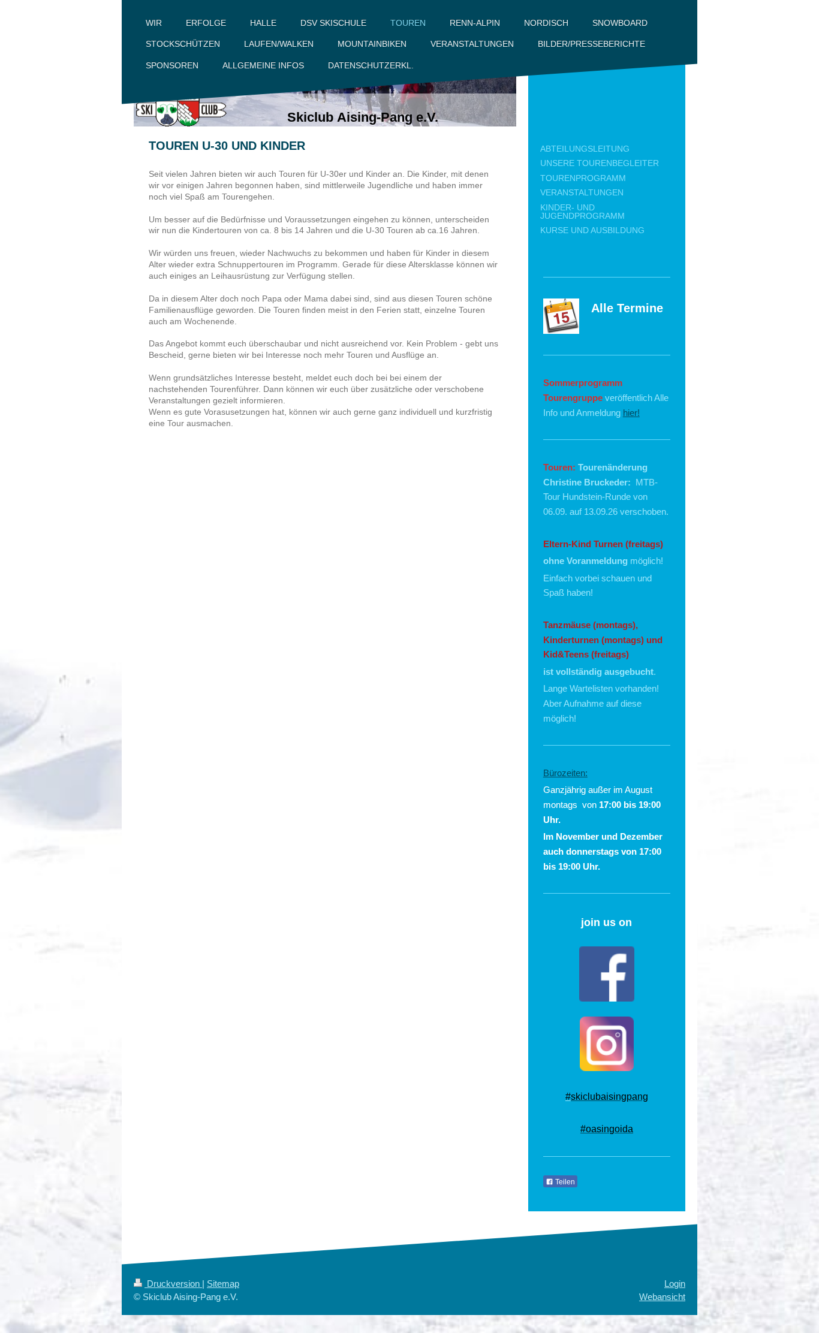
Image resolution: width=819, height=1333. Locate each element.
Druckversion (173, 1283)
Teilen (564, 1182)
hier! (631, 413)
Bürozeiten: (565, 773)
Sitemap (223, 1283)
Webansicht (662, 1297)
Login (674, 1283)
